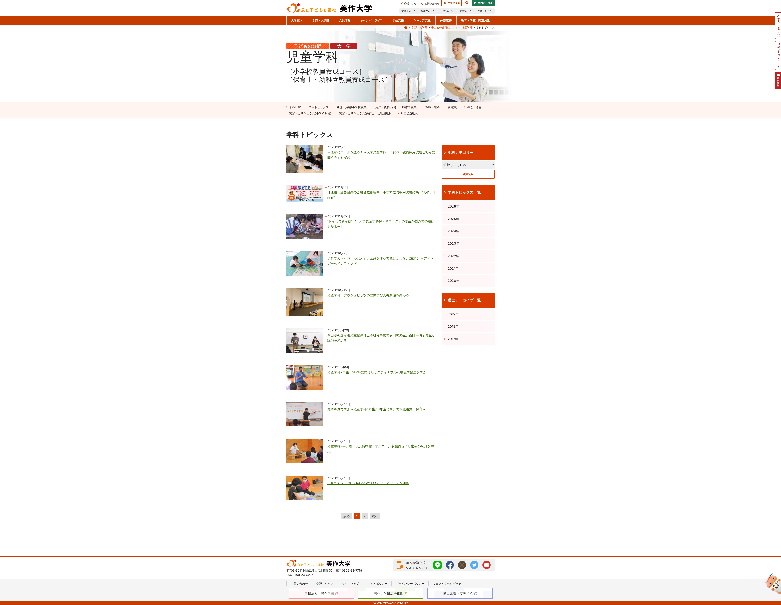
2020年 (453, 281)
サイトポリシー (377, 583)
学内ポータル (485, 2)
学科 (295, 107)
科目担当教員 (409, 113)
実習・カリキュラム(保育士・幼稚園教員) (366, 113)
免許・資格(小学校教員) (352, 107)
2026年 (453, 206)
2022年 (453, 256)
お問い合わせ (432, 3)
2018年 (453, 326)
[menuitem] (778, 25)
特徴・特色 (474, 107)
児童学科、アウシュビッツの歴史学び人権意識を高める (368, 295)
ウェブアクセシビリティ (448, 583)
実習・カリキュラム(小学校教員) (310, 113)
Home (406, 27)
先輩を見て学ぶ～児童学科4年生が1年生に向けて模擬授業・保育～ (376, 409)
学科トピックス (319, 107)
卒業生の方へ (485, 10)
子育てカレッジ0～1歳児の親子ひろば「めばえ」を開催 (368, 483)
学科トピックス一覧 (464, 192)
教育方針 (453, 107)
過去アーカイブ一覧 (464, 300)
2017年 (453, 339)
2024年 (453, 231)
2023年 (453, 243)
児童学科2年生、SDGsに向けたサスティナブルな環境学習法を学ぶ (376, 372)
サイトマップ (350, 583)
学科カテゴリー (461, 152)
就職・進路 (432, 107)
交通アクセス (411, 3)
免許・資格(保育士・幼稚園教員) (396, 107)
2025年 (453, 219)
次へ (375, 516)
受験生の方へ (408, 10)
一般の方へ (447, 10)
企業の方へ (466, 10)
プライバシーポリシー (410, 583)
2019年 (453, 314)
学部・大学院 (419, 27)
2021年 (453, 268)
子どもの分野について (444, 27)
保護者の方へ (427, 10)
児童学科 (467, 27)
